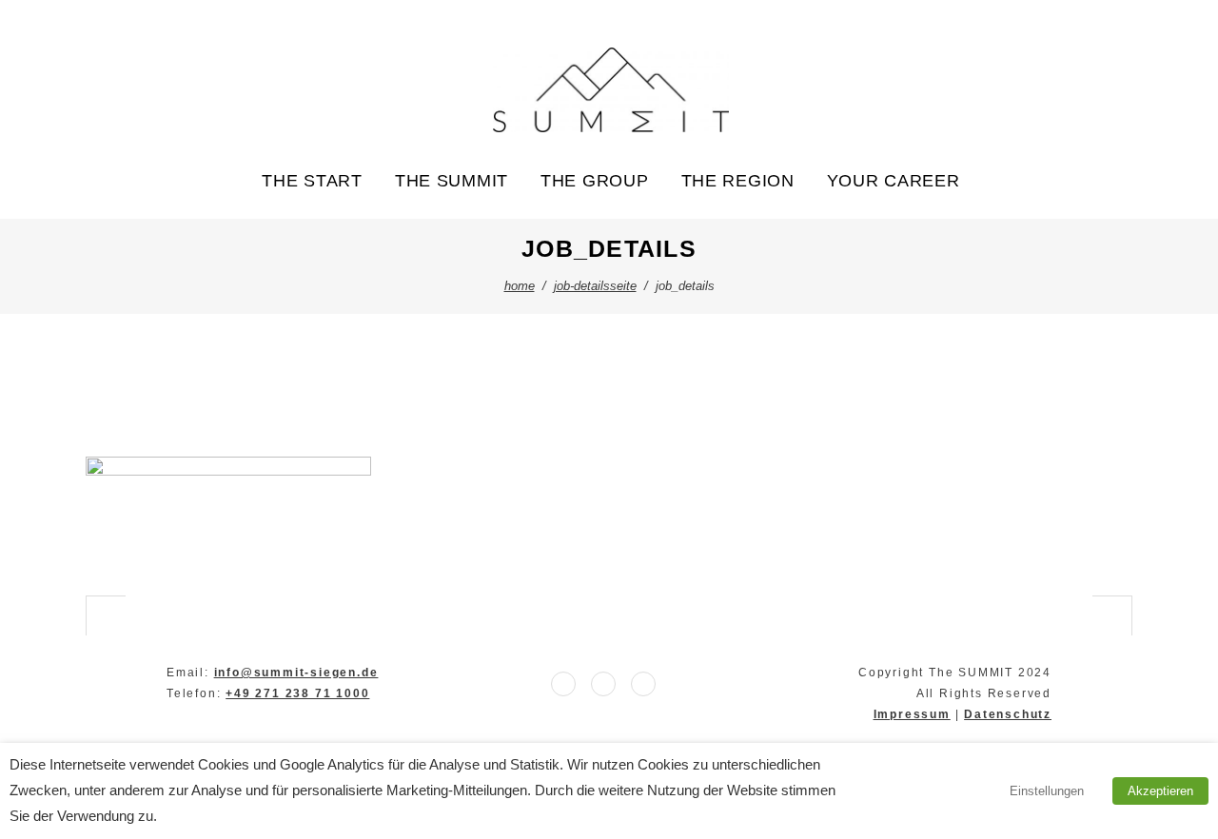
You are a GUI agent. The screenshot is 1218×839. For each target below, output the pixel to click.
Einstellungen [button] (1047, 791)
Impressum (912, 714)
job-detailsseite (595, 286)
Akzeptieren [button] (1160, 791)
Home (519, 286)
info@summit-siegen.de (296, 672)
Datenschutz (1007, 714)
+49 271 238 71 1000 (297, 693)
